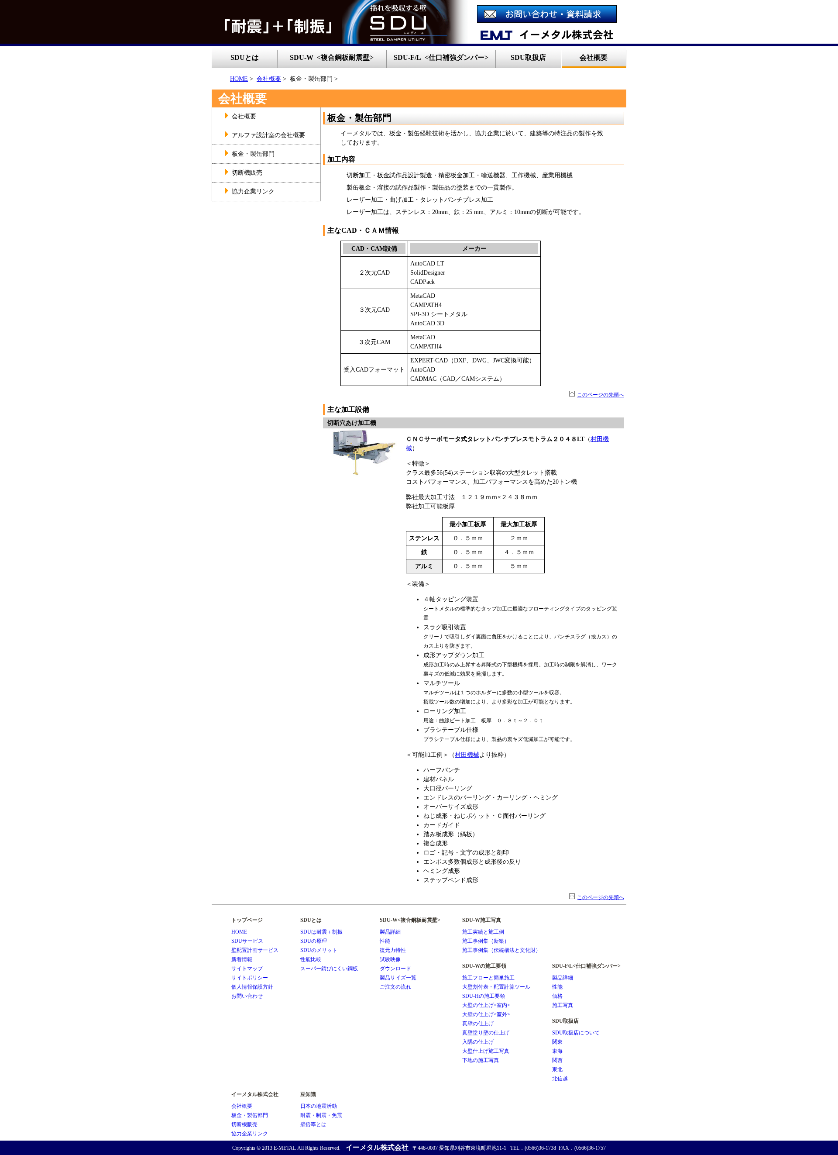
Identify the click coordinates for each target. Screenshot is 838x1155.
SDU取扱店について (576, 1033)
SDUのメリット (318, 950)
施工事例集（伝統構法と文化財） (501, 950)
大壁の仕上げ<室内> (486, 1005)
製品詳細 (390, 932)
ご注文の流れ (395, 987)
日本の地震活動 (318, 1106)
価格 (557, 996)
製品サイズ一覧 (398, 978)
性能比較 (310, 959)
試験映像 (390, 959)
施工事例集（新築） (485, 941)
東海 (557, 1051)
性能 (385, 941)
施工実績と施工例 (483, 932)
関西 (557, 1060)
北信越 (560, 1079)
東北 (557, 1069)
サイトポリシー (249, 978)
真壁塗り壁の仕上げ (485, 1033)
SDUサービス (247, 941)
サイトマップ (247, 968)
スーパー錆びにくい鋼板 (329, 968)
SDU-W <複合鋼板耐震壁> (332, 57)
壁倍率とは (313, 1124)
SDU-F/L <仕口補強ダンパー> (441, 57)
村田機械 (467, 755)
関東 (557, 1042)
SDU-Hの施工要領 (483, 996)
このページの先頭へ (600, 395)
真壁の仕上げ (478, 1024)
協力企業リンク (253, 191)
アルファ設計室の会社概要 (268, 135)
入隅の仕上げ (478, 1042)
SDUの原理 (313, 941)
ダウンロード (395, 968)
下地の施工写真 (480, 1060)
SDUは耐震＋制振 (321, 932)
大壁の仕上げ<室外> (486, 1014)
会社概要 (269, 79)
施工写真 (562, 1005)
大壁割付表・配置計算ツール (496, 987)
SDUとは (244, 57)
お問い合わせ (247, 996)
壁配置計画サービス (254, 950)
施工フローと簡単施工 (488, 978)
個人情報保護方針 (252, 987)
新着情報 (241, 959)
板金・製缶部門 (253, 154)
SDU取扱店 (528, 57)
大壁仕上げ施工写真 (485, 1051)
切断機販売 (247, 172)
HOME (239, 79)
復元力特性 (393, 950)
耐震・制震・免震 (321, 1115)
